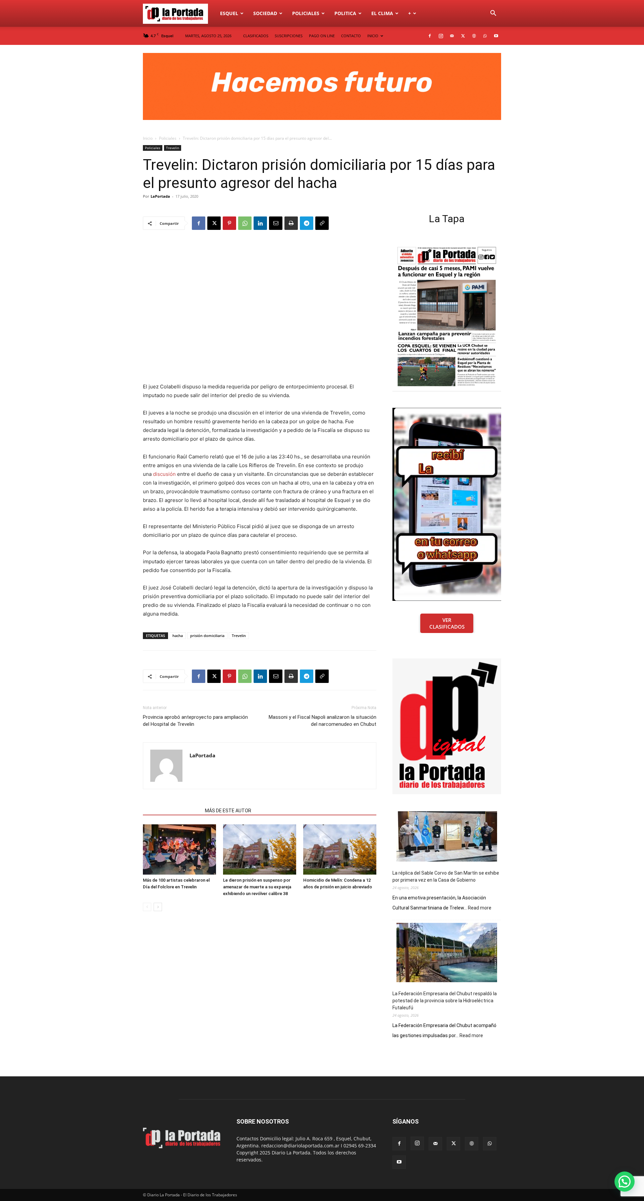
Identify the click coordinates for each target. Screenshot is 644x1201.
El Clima (382, 13)
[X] (463, 36)
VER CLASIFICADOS (447, 623)
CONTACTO (351, 35)
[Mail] (452, 36)
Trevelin (172, 147)
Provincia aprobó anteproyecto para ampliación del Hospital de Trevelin (195, 720)
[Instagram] (441, 36)
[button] (493, 14)
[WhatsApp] (485, 36)
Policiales (305, 13)
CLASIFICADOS (255, 35)
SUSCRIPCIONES (289, 35)
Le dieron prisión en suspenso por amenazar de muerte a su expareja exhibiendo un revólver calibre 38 (257, 887)
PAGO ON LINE (322, 35)
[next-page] (158, 907)
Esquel (229, 13)
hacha (177, 635)
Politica (345, 13)
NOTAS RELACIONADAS (172, 810)
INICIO (372, 35)
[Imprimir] (291, 223)
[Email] (275, 223)
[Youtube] (496, 36)
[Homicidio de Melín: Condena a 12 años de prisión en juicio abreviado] (339, 849)
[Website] (474, 36)
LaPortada (160, 196)
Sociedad (265, 13)
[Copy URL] (322, 223)
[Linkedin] (260, 223)
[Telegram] (306, 223)
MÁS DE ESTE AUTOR (228, 810)
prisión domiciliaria (207, 635)
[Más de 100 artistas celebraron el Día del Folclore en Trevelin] (179, 849)
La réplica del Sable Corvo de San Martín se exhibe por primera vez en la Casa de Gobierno (445, 876)
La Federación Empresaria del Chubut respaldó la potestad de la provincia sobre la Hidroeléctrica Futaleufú (444, 1000)
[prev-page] (147, 907)
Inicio (148, 138)
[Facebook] (430, 36)
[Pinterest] (229, 223)
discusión (164, 474)
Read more (479, 908)
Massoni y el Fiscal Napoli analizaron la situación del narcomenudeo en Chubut (322, 720)
